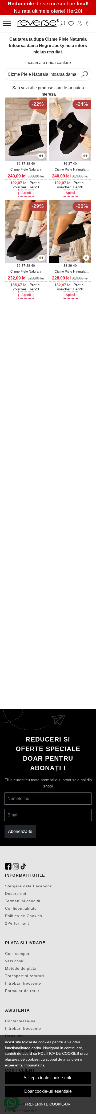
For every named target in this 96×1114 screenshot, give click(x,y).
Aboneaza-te (20, 831)
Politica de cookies (58, 1053)
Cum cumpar (17, 953)
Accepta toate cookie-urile (48, 1077)
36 (19, 164)
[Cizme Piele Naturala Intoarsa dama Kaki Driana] (42, 156)
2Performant (17, 923)
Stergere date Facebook (28, 886)
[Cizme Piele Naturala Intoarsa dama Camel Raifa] (86, 258)
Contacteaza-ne (20, 1021)
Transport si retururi (24, 976)
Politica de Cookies (23, 916)
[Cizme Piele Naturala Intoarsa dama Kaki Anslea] (86, 156)
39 (70, 266)
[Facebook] (8, 866)
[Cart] (88, 23)
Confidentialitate (21, 908)
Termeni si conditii (22, 901)
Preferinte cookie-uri (48, 1104)
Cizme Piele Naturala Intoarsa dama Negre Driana (26, 170)
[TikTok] (23, 866)
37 (23, 164)
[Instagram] (16, 866)
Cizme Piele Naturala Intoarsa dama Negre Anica (26, 272)
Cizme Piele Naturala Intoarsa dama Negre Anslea (70, 170)
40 (33, 164)
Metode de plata (21, 968)
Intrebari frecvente (23, 983)
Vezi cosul (15, 961)
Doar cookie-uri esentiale (48, 1091)
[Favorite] (71, 23)
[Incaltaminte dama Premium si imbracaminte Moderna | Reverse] (41, 23)
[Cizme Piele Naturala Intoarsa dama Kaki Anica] (42, 258)
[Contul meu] (79, 23)
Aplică (26, 193)
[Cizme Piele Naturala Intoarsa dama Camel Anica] (40, 258)
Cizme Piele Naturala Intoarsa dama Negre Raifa (70, 272)
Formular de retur (22, 991)
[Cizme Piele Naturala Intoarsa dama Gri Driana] (40, 156)
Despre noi (15, 893)
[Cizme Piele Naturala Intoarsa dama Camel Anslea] (84, 156)
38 (28, 164)
